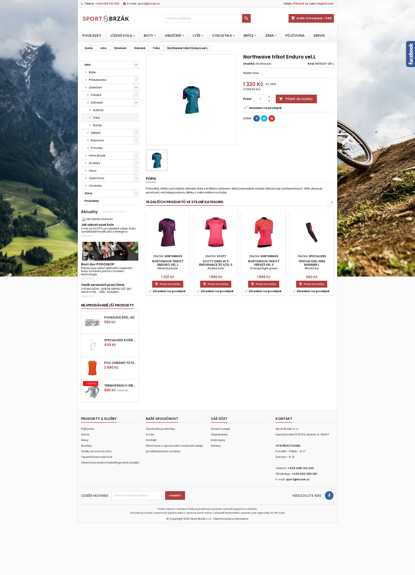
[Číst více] (131, 231)
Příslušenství (97, 80)
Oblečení (95, 87)
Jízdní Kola (96, 178)
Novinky (86, 446)
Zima (88, 193)
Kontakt (151, 440)
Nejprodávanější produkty (107, 305)
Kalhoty (98, 110)
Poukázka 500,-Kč (119, 317)
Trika (96, 118)
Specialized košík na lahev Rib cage (120, 340)
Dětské (96, 133)
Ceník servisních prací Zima (102, 285)
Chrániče (95, 186)
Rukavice (97, 140)
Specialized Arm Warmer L (311, 263)
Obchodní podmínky (160, 429)
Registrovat (325, 3)
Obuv (92, 171)
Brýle (92, 72)
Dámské (97, 102)
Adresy (216, 446)
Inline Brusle (97, 155)
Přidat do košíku (295, 98)
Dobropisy (218, 440)
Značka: (249, 64)
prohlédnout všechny (115, 211)
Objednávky (219, 434)
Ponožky (97, 148)
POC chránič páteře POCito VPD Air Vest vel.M (120, 363)
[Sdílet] (256, 118)
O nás (150, 434)
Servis (85, 434)
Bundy (97, 125)
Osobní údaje (220, 429)
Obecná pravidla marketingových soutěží (110, 462)
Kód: (311, 64)
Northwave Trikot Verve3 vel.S (263, 263)
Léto (88, 65)
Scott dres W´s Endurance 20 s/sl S (215, 263)
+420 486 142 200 (107, 3)
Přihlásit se (300, 3)
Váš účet (219, 418)
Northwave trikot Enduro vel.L (168, 263)
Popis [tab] (151, 178)
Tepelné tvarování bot (96, 457)
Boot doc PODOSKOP (97, 264)
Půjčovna (87, 429)
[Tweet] (264, 118)
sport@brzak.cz (148, 3)
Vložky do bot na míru (96, 451)
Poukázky (92, 201)
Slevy (84, 440)
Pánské (96, 95)
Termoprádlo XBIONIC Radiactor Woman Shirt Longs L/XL (120, 385)
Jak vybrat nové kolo (97, 225)
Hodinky (94, 163)
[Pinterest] (271, 118)
